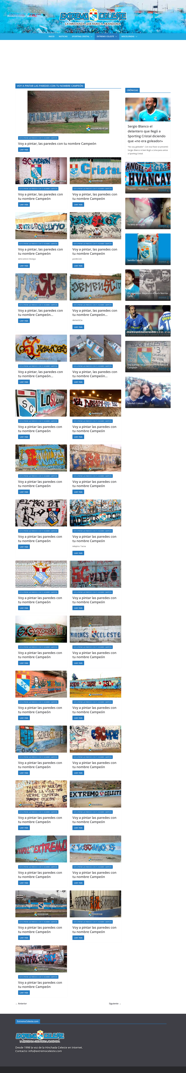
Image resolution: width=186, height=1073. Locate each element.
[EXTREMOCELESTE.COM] (39, 1028)
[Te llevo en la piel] (148, 213)
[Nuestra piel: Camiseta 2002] (148, 321)
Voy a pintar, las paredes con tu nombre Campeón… (40, 312)
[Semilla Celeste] (148, 249)
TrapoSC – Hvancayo (137, 188)
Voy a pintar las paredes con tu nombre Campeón (40, 428)
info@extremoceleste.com (45, 1051)
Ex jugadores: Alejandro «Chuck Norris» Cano (147, 295)
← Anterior (21, 1003)
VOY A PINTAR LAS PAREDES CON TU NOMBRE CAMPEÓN (38, 138)
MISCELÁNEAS (127, 36)
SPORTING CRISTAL (80, 36)
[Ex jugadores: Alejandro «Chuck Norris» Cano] (148, 285)
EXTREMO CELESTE (105, 36)
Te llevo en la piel (136, 224)
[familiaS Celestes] (148, 392)
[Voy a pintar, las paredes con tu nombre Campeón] (68, 112)
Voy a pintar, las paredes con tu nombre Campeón (57, 143)
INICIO (51, 36)
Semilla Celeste (135, 260)
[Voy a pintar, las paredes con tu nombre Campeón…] (41, 286)
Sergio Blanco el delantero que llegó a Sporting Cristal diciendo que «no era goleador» (147, 133)
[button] (90, 37)
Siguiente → (115, 1003)
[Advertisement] (93, 60)
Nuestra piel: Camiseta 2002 (141, 331)
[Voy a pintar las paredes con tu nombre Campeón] (41, 403)
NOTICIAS (63, 36)
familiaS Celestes (136, 403)
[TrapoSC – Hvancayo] (148, 177)
